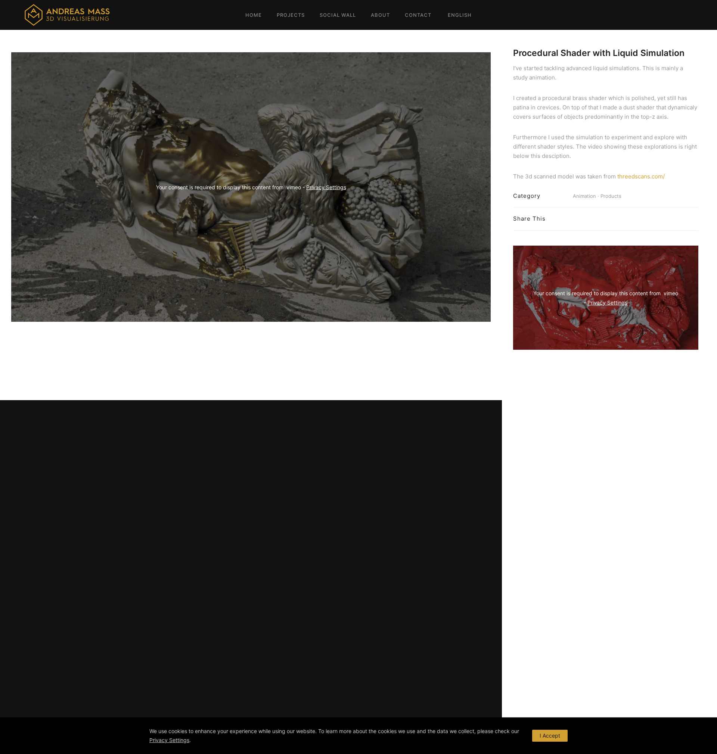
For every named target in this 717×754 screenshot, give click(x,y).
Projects (291, 15)
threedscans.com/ (641, 176)
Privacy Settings (326, 187)
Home (253, 15)
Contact (418, 15)
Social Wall (338, 15)
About (380, 15)
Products (610, 196)
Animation (584, 196)
